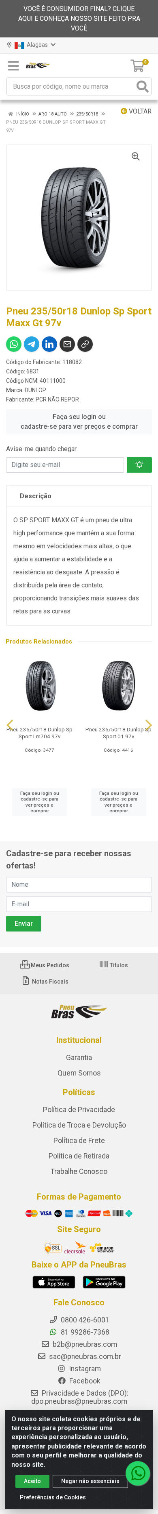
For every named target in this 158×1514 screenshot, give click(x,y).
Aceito (32, 1481)
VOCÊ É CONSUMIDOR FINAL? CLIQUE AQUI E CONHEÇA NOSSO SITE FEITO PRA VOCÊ (79, 18)
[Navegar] (10, 725)
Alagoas (36, 44)
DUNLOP (35, 390)
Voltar (139, 111)
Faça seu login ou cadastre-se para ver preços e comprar (79, 421)
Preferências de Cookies (53, 1497)
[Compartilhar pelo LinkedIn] (49, 344)
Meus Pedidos (49, 965)
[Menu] (13, 66)
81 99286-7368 (84, 1332)
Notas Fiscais (49, 981)
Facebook (84, 1381)
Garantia (79, 1058)
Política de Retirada (79, 1156)
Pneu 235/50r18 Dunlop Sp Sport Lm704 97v (39, 733)
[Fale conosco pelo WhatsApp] (138, 1473)
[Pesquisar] (142, 86)
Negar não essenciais (90, 1481)
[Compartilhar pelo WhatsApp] (13, 344)
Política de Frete (79, 1141)
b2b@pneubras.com (84, 1344)
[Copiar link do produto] (85, 344)
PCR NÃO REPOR (57, 399)
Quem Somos (79, 1073)
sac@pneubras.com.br (84, 1357)
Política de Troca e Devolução (79, 1125)
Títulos (118, 965)
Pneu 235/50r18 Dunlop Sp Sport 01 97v (118, 733)
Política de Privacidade (79, 1110)
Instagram (84, 1369)
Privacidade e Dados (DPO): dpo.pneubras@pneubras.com (79, 1397)
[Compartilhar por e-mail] (67, 344)
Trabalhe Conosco (79, 1171)
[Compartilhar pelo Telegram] (31, 344)
